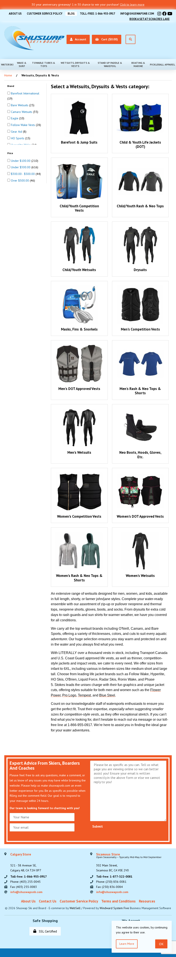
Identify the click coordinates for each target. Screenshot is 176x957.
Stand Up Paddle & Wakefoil (110, 64)
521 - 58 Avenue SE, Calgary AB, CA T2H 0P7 (25, 862)
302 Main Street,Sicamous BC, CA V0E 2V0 (128, 862)
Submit (97, 826)
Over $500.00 (20, 180)
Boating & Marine (138, 64)
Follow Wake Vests (23, 125)
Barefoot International (25, 93)
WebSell (75, 908)
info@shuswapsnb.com (137, 13)
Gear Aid (17, 131)
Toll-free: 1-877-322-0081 (114, 876)
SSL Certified (47, 931)
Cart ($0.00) (109, 39)
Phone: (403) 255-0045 (25, 882)
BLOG (71, 13)
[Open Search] (130, 39)
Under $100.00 (21, 161)
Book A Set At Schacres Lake (149, 19)
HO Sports (18, 138)
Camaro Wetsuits (22, 112)
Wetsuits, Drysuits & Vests (75, 64)
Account (79, 39)
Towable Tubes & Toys (43, 64)
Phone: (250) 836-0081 (111, 882)
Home (8, 75)
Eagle (15, 118)
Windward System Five (114, 908)
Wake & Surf (21, 64)
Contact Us (47, 901)
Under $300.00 (21, 167)
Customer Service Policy (44, 13)
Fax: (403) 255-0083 (23, 887)
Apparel (170, 64)
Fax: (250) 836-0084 (109, 887)
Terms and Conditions (118, 901)
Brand (11, 86)
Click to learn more (132, 4)
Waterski (7, 64)
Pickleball (157, 64)
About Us (15, 13)
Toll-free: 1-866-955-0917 (97, 13)
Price (10, 153)
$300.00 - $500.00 (23, 174)
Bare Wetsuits (20, 105)
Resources (147, 901)
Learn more (126, 944)
